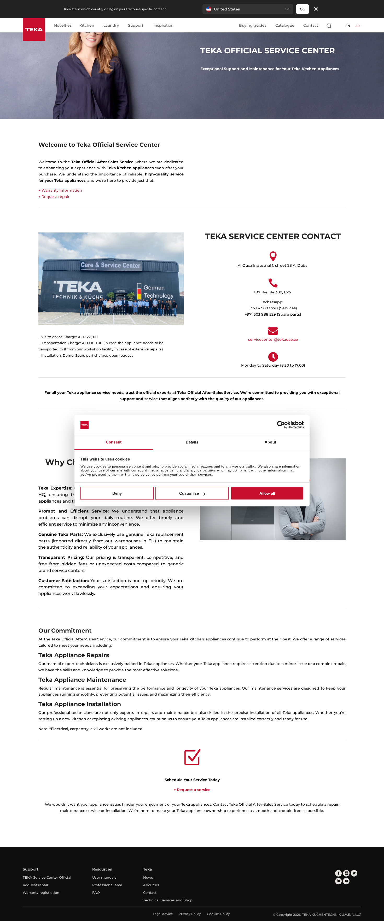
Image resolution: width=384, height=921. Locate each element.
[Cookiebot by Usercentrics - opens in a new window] (281, 425)
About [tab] (270, 442)
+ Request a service (192, 789)
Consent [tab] (113, 442)
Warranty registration (41, 892)
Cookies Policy (218, 914)
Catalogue (284, 25)
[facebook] (338, 873)
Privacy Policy (190, 914)
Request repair (35, 885)
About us (151, 885)
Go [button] (302, 9)
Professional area (107, 885)
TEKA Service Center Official (47, 877)
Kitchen (86, 26)
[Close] (316, 9)
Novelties (63, 26)
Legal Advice (163, 914)
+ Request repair (53, 196)
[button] (247, 9)
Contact (310, 25)
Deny (117, 493)
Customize (189, 493)
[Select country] (339, 25)
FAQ (96, 892)
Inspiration (164, 26)
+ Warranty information (60, 190)
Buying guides (252, 25)
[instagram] (346, 873)
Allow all (267, 493)
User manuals (104, 877)
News (148, 877)
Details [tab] (192, 442)
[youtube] (346, 881)
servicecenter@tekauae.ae (273, 339)
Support (135, 26)
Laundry (111, 26)
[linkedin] (338, 881)
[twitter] (354, 873)
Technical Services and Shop (168, 900)
